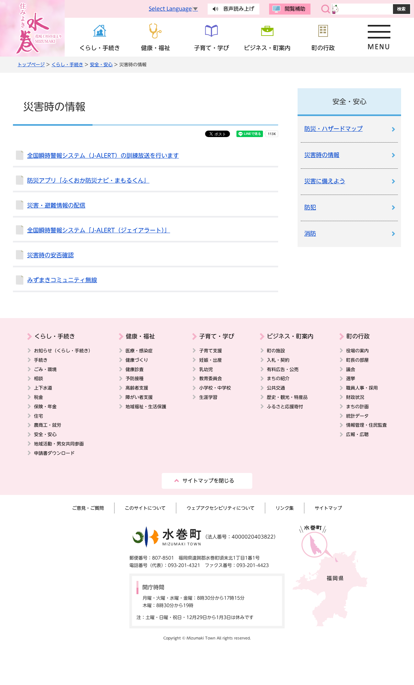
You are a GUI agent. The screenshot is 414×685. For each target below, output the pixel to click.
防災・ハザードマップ (333, 129)
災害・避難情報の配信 (56, 205)
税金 (38, 397)
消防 (310, 233)
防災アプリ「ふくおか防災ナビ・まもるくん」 (88, 180)
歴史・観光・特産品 (287, 397)
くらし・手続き (67, 64)
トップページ (31, 64)
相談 (38, 378)
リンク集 (285, 508)
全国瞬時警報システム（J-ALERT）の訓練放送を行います (103, 155)
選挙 (350, 378)
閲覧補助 (295, 8)
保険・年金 (45, 406)
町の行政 (358, 336)
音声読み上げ (238, 8)
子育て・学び (216, 336)
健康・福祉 (140, 336)
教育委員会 (210, 378)
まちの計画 (357, 406)
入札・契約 (278, 360)
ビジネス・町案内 (290, 336)
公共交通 (276, 387)
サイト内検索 (325, 9)
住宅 (38, 415)
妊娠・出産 (210, 360)
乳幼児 (206, 369)
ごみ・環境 (45, 369)
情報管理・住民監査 (366, 425)
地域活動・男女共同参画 (59, 443)
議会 (350, 369)
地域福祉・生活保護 (145, 406)
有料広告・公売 (283, 369)
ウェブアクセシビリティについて (221, 508)
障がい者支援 (139, 397)
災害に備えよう (324, 181)
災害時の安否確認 (50, 255)
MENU (379, 37)
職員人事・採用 (362, 387)
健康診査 (134, 369)
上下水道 (43, 387)
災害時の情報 (321, 155)
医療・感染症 (139, 350)
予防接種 (134, 378)
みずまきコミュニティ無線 (62, 280)
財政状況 (355, 397)
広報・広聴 (357, 434)
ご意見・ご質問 (88, 508)
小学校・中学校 (215, 387)
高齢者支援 (136, 387)
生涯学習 (208, 397)
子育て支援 (210, 350)
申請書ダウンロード (54, 453)
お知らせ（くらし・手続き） (63, 350)
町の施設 (276, 350)
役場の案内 (357, 350)
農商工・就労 (47, 425)
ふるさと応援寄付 (285, 406)
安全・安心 (101, 64)
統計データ (357, 415)
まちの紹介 (278, 378)
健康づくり (136, 360)
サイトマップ (328, 508)
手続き (41, 360)
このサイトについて (145, 508)
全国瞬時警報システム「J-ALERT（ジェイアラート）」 (98, 230)
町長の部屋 (357, 360)
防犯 (310, 207)
